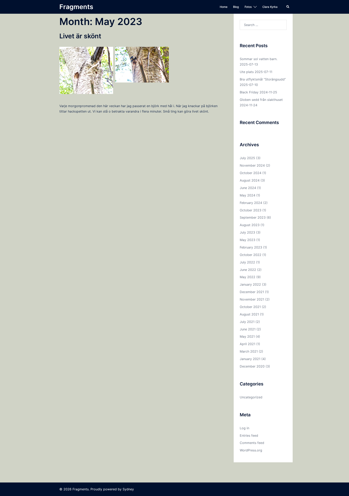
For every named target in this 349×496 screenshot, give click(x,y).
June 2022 (248, 270)
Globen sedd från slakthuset (261, 100)
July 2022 (247, 262)
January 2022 (250, 284)
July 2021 (247, 322)
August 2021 (249, 314)
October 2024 (250, 173)
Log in (244, 428)
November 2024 (252, 165)
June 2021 (247, 329)
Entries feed (249, 435)
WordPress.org (251, 450)
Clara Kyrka (270, 6)
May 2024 (247, 195)
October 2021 (250, 307)
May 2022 (247, 277)
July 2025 (247, 158)
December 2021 (252, 292)
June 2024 (248, 188)
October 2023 (250, 210)
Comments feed (252, 443)
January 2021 (250, 359)
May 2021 (247, 336)
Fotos (248, 6)
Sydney (128, 489)
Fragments (76, 7)
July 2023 (247, 232)
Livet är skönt (80, 36)
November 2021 (252, 299)
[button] (288, 6)
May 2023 (247, 240)
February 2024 (251, 203)
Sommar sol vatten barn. (258, 59)
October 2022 (250, 255)
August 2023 (250, 225)
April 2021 (247, 344)
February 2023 (251, 247)
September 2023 (253, 217)
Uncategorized (251, 397)
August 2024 (250, 180)
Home (223, 6)
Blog (236, 6)
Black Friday (249, 92)
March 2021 (249, 351)
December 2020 (252, 366)
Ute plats (247, 72)
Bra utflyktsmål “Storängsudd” (263, 79)
